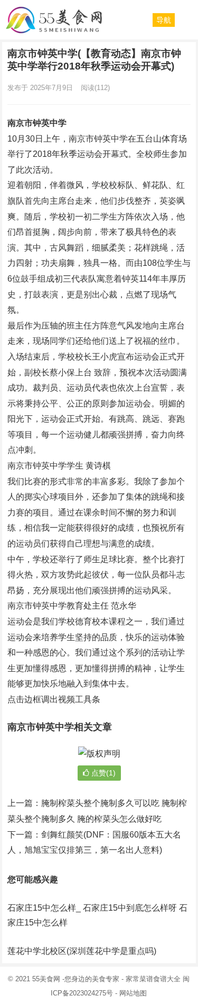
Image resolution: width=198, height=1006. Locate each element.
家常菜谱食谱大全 (153, 979)
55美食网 (46, 979)
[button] (164, 20)
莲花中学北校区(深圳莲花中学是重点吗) (81, 951)
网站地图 (133, 993)
